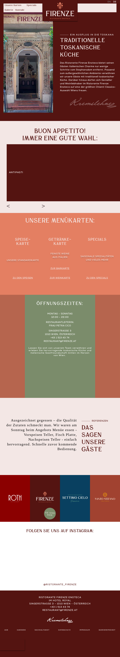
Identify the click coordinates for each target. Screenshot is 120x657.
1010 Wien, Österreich (60, 334)
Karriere (21, 630)
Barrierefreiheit (107, 630)
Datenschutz (64, 630)
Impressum (85, 630)
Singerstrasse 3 (60, 331)
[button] (14, 5)
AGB (6, 630)
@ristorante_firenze (60, 584)
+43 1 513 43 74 (60, 338)
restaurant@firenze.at (60, 341)
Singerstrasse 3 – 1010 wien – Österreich (60, 604)
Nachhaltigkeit (42, 630)
